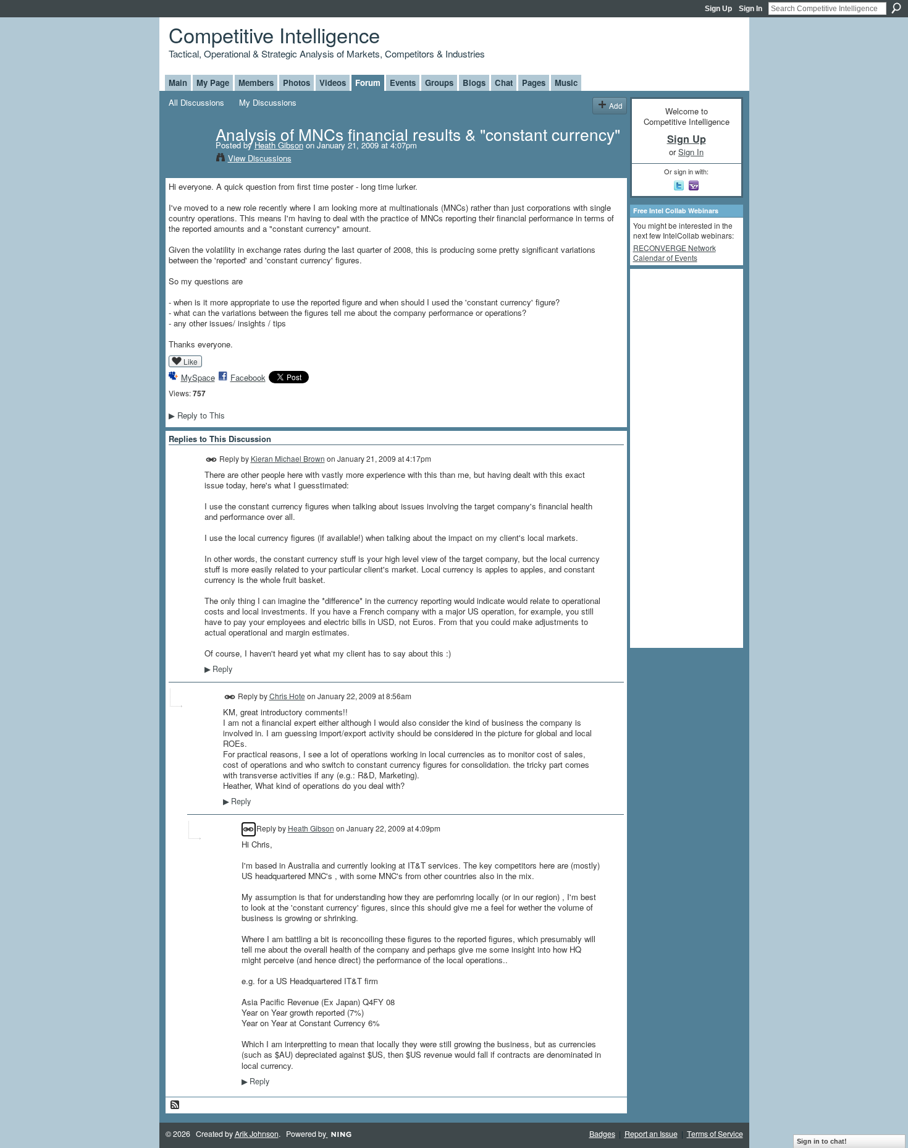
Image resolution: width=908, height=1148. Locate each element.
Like (190, 361)
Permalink (211, 460)
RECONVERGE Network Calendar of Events (674, 252)
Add (616, 105)
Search (896, 8)
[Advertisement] (682, 457)
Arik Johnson (257, 1133)
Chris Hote (287, 696)
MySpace (198, 377)
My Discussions (267, 102)
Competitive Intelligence (274, 34)
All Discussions (196, 102)
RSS (175, 1105)
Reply (218, 668)
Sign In (750, 8)
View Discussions (260, 158)
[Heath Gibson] (188, 159)
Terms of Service (715, 1133)
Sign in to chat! (822, 1141)
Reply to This (197, 415)
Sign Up (718, 8)
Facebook (248, 377)
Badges (602, 1133)
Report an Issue (651, 1133)
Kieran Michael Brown (288, 458)
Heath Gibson (278, 145)
